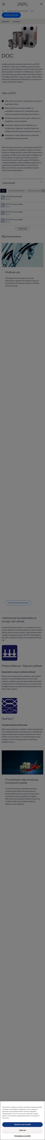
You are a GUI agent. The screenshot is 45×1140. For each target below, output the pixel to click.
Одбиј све (22, 1130)
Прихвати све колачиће (22, 1124)
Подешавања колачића (22, 1136)
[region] (22, 1120)
